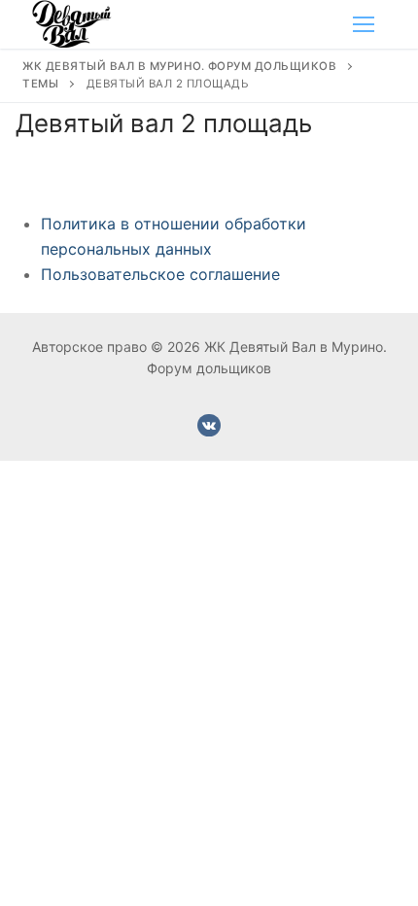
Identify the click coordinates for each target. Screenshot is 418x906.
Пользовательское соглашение (160, 274)
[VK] (208, 425)
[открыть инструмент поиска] (308, 24)
